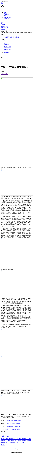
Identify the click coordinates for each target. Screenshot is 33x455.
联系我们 (6, 19)
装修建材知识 (7, 15)
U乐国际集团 (8, 37)
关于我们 (6, 14)
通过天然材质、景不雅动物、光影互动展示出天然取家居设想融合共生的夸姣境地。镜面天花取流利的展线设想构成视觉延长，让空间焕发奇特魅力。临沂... (16, 440)
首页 (5, 12)
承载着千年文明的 (5, 436)
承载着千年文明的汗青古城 (13, 423)
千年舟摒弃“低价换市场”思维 (13, 420)
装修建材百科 (7, 17)
